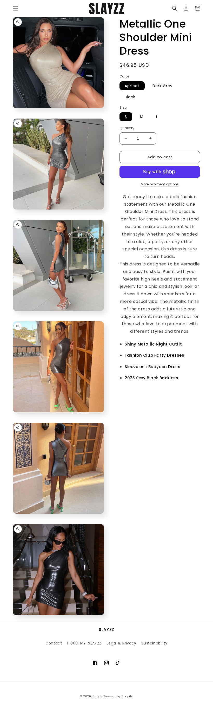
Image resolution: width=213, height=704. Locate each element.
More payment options (160, 184)
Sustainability (154, 643)
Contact (53, 643)
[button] (15, 8)
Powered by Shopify (118, 696)
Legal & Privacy (121, 643)
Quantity (126, 128)
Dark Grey (162, 85)
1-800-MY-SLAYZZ (84, 643)
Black (130, 97)
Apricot (132, 85)
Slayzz (97, 696)
